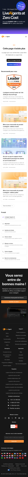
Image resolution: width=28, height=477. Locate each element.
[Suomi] (25, 453)
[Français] (2, 455)
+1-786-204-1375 (14, 405)
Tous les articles (7, 205)
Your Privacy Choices (15, 470)
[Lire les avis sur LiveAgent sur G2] (14, 426)
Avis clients (7, 359)
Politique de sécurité (20, 464)
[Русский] (7, 458)
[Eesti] (23, 453)
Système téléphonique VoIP (14, 378)
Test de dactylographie (20, 363)
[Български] (4, 453)
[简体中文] (23, 458)
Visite (7, 345)
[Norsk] (23, 455)
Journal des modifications (21, 341)
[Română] (4, 458)
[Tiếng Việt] (20, 458)
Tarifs (7, 336)
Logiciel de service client (14, 375)
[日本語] (12, 455)
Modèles (21, 360)
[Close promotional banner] (26, 2)
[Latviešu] (17, 455)
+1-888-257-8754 (14, 402)
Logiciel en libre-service (14, 381)
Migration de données (21, 335)
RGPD (17, 466)
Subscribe (14, 441)
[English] (17, 453)
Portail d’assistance (20, 332)
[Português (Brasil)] (2, 458)
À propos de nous (7, 352)
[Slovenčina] (10, 458)
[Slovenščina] (12, 458)
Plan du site (24, 466)
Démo (7, 333)
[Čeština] (7, 453)
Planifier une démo (14, 301)
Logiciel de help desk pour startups (14, 393)
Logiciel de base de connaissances (14, 372)
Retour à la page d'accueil (14, 60)
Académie (21, 357)
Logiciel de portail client (14, 390)
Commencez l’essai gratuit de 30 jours (14, 297)
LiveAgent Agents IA (13, 64)
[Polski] (25, 455)
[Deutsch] (12, 453)
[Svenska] (15, 458)
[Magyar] (7, 455)
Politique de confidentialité (7, 466)
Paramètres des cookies (14, 468)
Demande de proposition (21, 344)
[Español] (20, 453)
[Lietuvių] (15, 455)
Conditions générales (8, 464)
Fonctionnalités (7, 339)
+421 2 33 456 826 (15, 399)
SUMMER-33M (12, 21)
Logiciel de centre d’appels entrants (14, 384)
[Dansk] (10, 453)
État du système (21, 338)
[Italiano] (10, 455)
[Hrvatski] (4, 455)
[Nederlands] (20, 455)
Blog (21, 352)
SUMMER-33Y (7, 23)
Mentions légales (7, 365)
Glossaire (21, 355)
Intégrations (7, 342)
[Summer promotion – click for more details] (14, 17)
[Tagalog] (17, 458)
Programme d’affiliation (7, 362)
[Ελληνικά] (15, 453)
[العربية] (2, 453)
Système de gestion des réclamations (14, 387)
